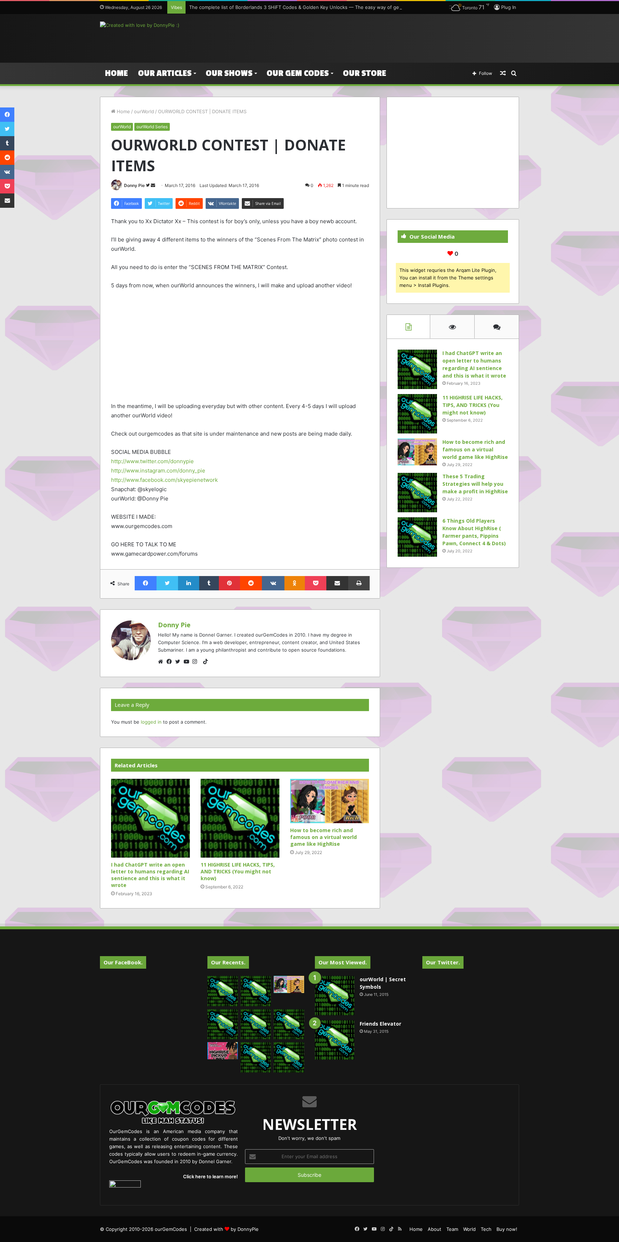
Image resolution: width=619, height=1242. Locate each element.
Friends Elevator (380, 1023)
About (434, 1229)
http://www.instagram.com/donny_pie (158, 470)
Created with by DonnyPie (226, 1229)
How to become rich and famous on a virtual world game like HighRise (323, 837)
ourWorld (144, 111)
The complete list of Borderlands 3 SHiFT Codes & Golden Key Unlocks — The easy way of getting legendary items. (318, 7)
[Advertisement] (381, 37)
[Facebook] (171, 661)
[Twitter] (179, 661)
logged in (151, 722)
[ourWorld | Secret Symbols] (334, 995)
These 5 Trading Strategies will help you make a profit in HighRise (475, 484)
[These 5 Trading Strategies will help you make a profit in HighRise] (417, 492)
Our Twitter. (443, 962)
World (469, 1229)
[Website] (162, 661)
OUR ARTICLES (165, 73)
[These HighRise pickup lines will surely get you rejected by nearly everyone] (222, 1050)
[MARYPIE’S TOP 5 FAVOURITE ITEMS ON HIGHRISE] (289, 1057)
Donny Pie (134, 185)
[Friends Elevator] (334, 1040)
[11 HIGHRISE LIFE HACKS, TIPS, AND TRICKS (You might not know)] (240, 818)
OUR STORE (364, 73)
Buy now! (506, 1229)
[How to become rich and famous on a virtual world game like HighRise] (329, 801)
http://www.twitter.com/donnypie (152, 461)
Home (116, 73)
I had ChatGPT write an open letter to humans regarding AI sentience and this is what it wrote (150, 874)
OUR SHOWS (229, 73)
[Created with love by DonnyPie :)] (139, 25)
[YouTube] (188, 661)
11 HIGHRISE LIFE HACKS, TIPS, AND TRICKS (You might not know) (238, 871)
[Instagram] (196, 661)
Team (452, 1229)
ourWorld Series (152, 126)
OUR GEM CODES (298, 73)
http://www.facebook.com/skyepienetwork (164, 479)
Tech (486, 1229)
